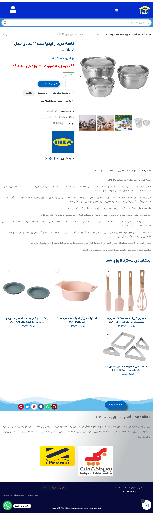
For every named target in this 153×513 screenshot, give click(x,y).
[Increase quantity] (64, 84)
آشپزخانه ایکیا (123, 34)
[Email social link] (58, 158)
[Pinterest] (21, 407)
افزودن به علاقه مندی (61, 93)
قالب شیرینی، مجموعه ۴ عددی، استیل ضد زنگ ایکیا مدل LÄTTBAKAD (126, 368)
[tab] (145, 170)
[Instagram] (54, 407)
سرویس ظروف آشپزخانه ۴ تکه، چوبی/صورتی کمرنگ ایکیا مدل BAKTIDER (126, 320)
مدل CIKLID (59, 123)
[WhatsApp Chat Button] (7, 505)
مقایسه (41, 93)
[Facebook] (41, 407)
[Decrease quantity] (72, 84)
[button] (117, 10)
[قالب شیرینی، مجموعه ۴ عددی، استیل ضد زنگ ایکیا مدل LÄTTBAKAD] (126, 346)
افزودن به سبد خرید (49, 84)
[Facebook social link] (54, 158)
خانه (148, 34)
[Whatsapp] (48, 407)
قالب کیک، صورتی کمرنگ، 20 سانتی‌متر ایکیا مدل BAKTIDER (77, 320)
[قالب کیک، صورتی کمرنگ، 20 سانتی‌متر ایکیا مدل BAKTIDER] (76, 290)
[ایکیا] (63, 142)
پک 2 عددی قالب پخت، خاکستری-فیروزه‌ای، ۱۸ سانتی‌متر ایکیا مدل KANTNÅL (26, 320)
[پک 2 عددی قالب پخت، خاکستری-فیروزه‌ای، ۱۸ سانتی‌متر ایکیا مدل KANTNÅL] (26, 290)
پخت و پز (108, 34)
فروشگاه (138, 34)
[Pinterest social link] (50, 158)
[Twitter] (27, 407)
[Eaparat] (34, 407)
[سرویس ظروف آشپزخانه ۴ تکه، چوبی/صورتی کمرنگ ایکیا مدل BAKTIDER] (126, 290)
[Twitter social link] (46, 158)
